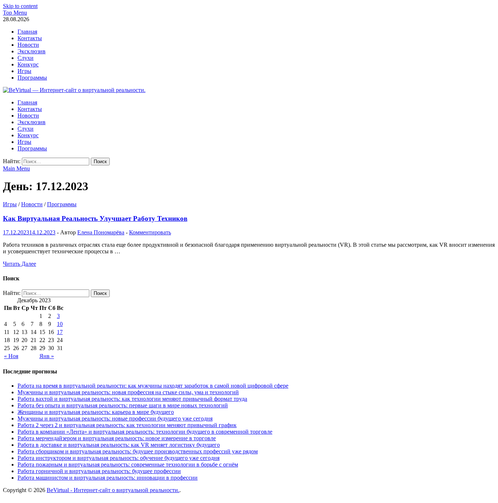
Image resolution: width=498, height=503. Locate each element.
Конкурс (28, 64)
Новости (28, 45)
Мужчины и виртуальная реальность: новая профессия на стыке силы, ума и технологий (128, 392)
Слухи (25, 58)
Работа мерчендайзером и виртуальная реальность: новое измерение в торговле (116, 438)
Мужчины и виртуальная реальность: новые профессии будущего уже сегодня (115, 418)
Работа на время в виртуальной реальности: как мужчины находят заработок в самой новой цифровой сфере (152, 386)
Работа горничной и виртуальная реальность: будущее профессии (99, 471)
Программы (32, 77)
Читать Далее (19, 264)
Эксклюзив (31, 51)
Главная (27, 31)
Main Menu (16, 168)
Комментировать (150, 232)
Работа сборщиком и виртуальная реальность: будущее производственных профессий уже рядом (137, 451)
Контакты (29, 38)
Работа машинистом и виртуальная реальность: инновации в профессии (107, 478)
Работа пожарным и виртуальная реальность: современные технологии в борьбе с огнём (127, 464)
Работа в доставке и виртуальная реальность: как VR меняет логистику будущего (118, 445)
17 (60, 332)
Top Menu (15, 12)
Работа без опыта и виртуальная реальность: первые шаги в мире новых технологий (122, 405)
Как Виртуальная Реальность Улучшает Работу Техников (95, 218)
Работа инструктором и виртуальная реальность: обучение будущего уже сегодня (118, 458)
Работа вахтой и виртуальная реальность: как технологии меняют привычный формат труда (132, 399)
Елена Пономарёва (100, 232)
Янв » (46, 356)
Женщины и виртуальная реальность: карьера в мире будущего (95, 412)
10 (60, 324)
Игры (24, 71)
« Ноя (11, 356)
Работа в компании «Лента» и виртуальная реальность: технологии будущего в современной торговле (144, 432)
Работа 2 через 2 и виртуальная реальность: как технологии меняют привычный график (127, 425)
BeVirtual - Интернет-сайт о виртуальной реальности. (113, 490)
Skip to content (20, 6)
